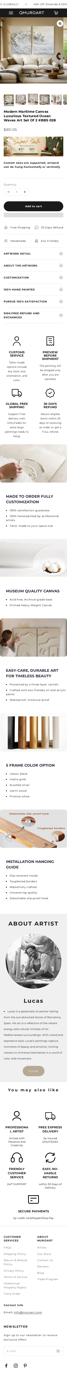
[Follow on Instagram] (15, 1365)
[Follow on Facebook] (6, 1365)
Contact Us (45, 1260)
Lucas (34, 1071)
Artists (42, 1247)
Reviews (43, 1266)
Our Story (44, 1254)
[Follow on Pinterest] (25, 1365)
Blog (40, 1273)
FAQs (7, 1247)
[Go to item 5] (56, 100)
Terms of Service (15, 1277)
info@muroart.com (28, 1312)
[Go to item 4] (44, 100)
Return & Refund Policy (15, 1262)
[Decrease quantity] (8, 192)
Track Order (12, 1293)
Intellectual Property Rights (15, 1285)
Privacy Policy (14, 1270)
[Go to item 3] (33, 100)
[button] (33, 217)
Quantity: (10, 184)
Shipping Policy (15, 1254)
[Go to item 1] (9, 100)
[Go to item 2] (21, 100)
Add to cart (33, 206)
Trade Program (47, 1279)
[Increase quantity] (24, 192)
